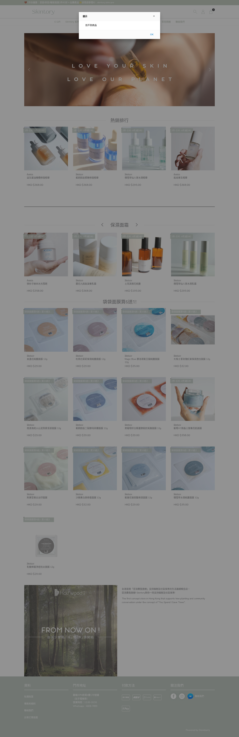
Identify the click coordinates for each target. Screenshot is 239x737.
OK (151, 34)
